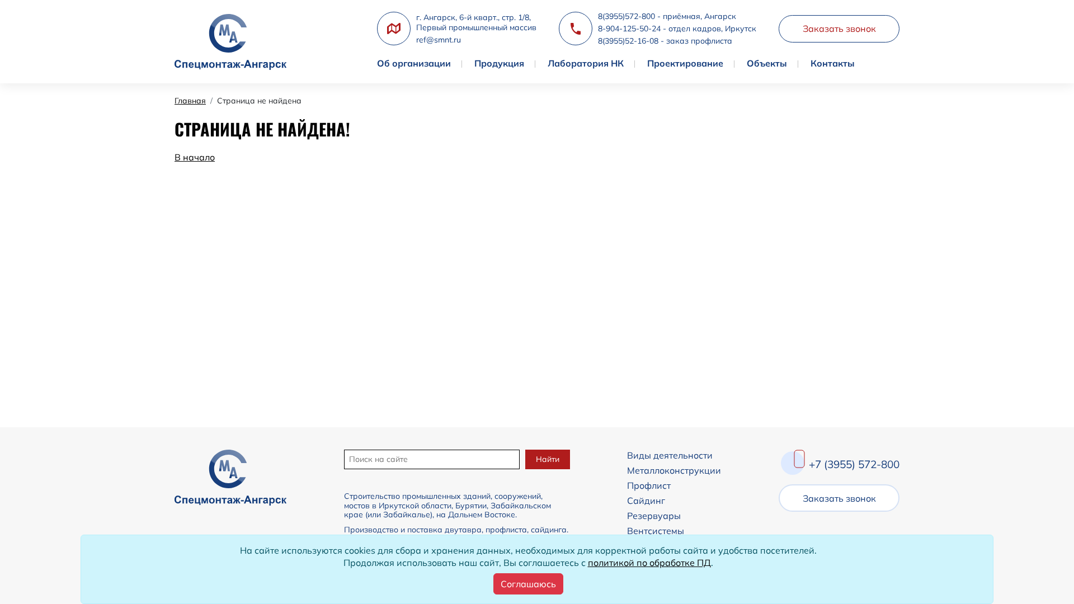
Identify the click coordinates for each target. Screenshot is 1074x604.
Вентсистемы (655, 530)
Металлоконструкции (674, 470)
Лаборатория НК (586, 63)
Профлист (649, 485)
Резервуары (654, 515)
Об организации (414, 63)
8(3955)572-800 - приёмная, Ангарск (667, 16)
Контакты (833, 63)
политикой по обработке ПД (649, 562)
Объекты (767, 63)
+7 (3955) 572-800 (854, 464)
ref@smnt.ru (438, 40)
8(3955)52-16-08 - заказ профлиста (665, 41)
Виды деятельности (670, 455)
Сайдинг (646, 500)
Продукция (499, 63)
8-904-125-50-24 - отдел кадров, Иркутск (677, 28)
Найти (547, 459)
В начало (195, 157)
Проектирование (685, 63)
